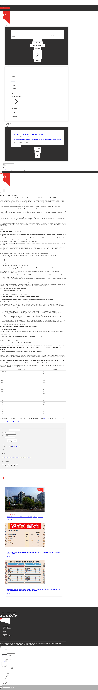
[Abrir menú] (4, 190)
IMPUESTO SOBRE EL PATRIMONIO (12, 457)
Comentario (4, 442)
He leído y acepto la (12, 446)
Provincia (4, 437)
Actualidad (9, 514)
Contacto (5, 7)
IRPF (20, 457)
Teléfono (4, 435)
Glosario (4, 629)
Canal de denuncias (6, 627)
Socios (7, 121)
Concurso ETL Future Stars (7, 659)
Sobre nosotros (6, 626)
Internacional (13, 514)
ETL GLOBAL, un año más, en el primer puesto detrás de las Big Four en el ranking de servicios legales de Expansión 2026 (37, 140)
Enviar (3, 449)
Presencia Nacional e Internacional (8, 653)
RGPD (3, 444)
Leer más (9, 519)
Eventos (7, 161)
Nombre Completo (5, 430)
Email (3, 432)
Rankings (8, 549)
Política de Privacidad (16, 446)
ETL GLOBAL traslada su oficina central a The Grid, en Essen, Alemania (28, 134)
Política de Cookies (6, 636)
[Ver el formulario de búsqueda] (1, 172)
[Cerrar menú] (0, 647)
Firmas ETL (8, 123)
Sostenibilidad (4, 654)
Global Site (2, 5)
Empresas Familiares (6, 670)
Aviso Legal (5, 634)
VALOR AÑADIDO (27, 457)
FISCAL (3, 457)
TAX (22, 457)
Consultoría (4, 666)
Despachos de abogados (7, 628)
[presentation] (34, 499)
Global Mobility (5, 676)
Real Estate (4, 673)
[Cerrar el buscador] (1, 686)
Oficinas (7, 124)
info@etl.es (45, 418)
